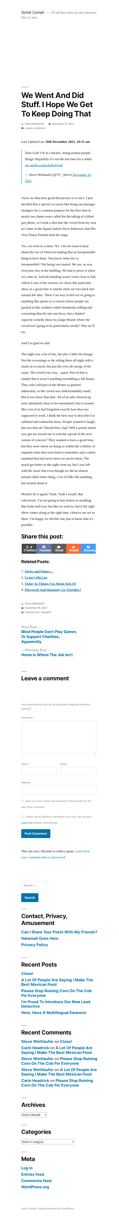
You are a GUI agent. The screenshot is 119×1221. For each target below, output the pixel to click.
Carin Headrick (35, 1047)
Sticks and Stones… (39, 571)
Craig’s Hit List (36, 577)
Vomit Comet (32, 12)
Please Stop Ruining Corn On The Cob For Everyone (56, 993)
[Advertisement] (59, 53)
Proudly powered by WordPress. (55, 1208)
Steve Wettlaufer (34, 123)
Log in (27, 1168)
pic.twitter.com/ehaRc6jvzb (44, 165)
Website (26, 782)
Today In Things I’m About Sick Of (50, 584)
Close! (27, 973)
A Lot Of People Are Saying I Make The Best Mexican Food (57, 982)
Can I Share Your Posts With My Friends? (59, 932)
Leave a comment (35, 128)
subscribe (27, 822)
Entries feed (32, 1174)
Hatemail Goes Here (39, 938)
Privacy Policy (34, 944)
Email (63, 764)
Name (24, 764)
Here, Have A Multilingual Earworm (53, 1012)
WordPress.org (35, 1187)
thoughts (46, 612)
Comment (27, 717)
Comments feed (36, 1180)
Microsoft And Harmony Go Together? (53, 590)
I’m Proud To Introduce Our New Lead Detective (55, 1004)
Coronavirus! (32, 612)
